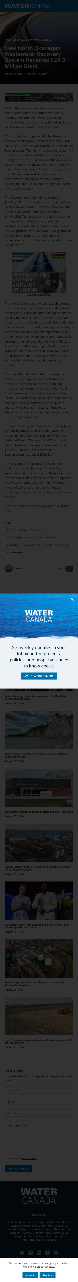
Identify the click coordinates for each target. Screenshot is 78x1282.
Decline (47, 1275)
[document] (39, 641)
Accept (30, 1275)
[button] (72, 599)
